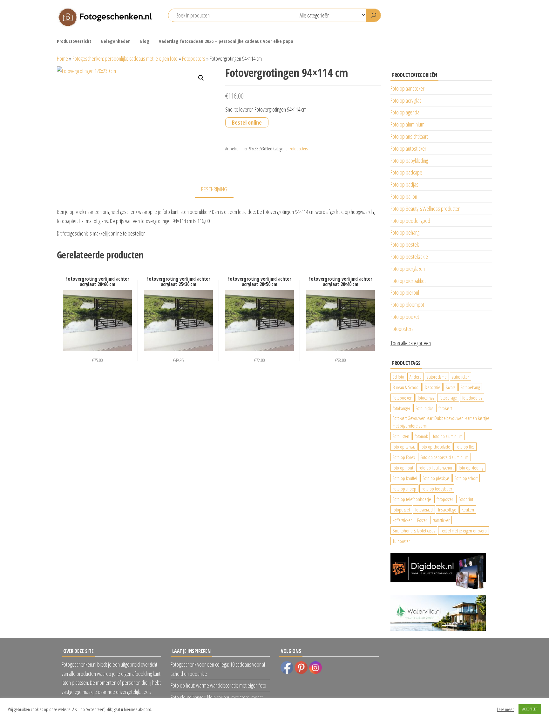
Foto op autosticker (408, 148)
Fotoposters (193, 58)
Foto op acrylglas (406, 100)
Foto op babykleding (409, 160)
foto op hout (403, 467)
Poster (422, 520)
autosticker (460, 377)
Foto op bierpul (404, 292)
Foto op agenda (404, 112)
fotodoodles (472, 397)
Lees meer (505, 709)
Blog (144, 41)
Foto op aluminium (407, 124)
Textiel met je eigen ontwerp (463, 530)
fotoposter (445, 499)
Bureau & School (406, 387)
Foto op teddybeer (437, 488)
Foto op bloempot (407, 304)
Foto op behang (404, 232)
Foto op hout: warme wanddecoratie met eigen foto (218, 685)
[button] (201, 78)
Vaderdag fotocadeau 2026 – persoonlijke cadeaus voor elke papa (226, 41)
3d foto (398, 377)
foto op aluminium (448, 436)
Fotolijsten (401, 436)
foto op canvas (404, 446)
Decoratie (432, 387)
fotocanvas (426, 397)
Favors (450, 387)
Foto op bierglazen (407, 268)
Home (62, 58)
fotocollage (448, 397)
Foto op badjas (404, 184)
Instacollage (447, 509)
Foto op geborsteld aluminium (444, 457)
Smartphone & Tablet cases (414, 530)
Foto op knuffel (405, 478)
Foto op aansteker (407, 88)
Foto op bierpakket (408, 281)
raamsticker (441, 520)
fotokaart (445, 408)
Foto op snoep (404, 488)
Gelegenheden (116, 41)
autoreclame (437, 377)
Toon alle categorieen (410, 343)
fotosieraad (424, 509)
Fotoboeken (402, 397)
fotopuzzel (401, 509)
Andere (416, 377)
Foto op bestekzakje (409, 256)
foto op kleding (471, 467)
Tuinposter (401, 541)
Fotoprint (465, 499)
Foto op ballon (403, 196)
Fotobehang (470, 387)
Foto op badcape (406, 172)
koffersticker (402, 520)
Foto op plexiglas (436, 478)
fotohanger (401, 408)
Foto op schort (466, 478)
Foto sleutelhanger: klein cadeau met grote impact (217, 697)
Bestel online (247, 122)
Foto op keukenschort (435, 467)
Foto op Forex (404, 457)
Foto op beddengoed (410, 220)
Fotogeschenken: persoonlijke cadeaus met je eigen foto (125, 58)
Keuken (468, 509)
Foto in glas (424, 408)
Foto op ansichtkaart (409, 136)
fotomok (421, 436)
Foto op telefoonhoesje (412, 499)
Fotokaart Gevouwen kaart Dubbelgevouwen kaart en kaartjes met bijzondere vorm (441, 422)
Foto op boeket (404, 316)
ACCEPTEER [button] (529, 709)
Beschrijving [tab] (214, 189)
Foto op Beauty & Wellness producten (425, 208)
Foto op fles (465, 446)
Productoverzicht (74, 41)
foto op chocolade (435, 446)
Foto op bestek (404, 244)
